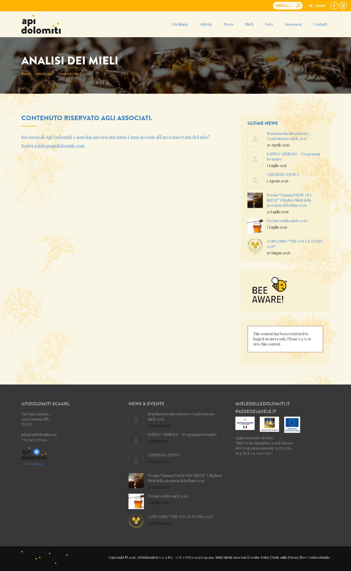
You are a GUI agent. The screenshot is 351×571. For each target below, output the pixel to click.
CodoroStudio (319, 557)
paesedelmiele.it (255, 411)
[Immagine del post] (255, 138)
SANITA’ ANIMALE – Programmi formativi (293, 157)
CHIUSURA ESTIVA (283, 174)
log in (302, 338)
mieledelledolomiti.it (262, 403)
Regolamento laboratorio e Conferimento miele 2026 (288, 136)
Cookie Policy (259, 557)
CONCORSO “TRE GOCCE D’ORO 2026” (295, 244)
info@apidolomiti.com (61, 146)
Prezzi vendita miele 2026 (287, 220)
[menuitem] (316, 5)
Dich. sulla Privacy (285, 557)
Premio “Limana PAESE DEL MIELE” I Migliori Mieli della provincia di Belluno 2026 (289, 200)
